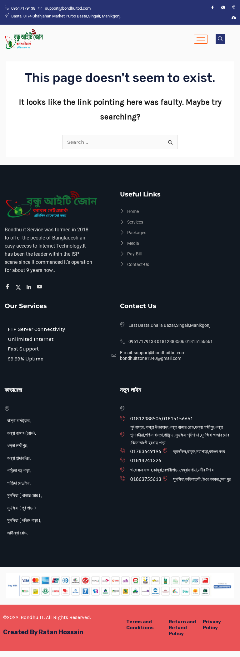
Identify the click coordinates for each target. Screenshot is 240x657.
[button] (220, 39)
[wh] (223, 7)
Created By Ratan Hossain (43, 632)
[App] (233, 7)
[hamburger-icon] (201, 39)
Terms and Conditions (140, 624)
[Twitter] (19, 287)
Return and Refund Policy (182, 627)
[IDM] (233, 17)
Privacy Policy (212, 624)
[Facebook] (212, 7)
